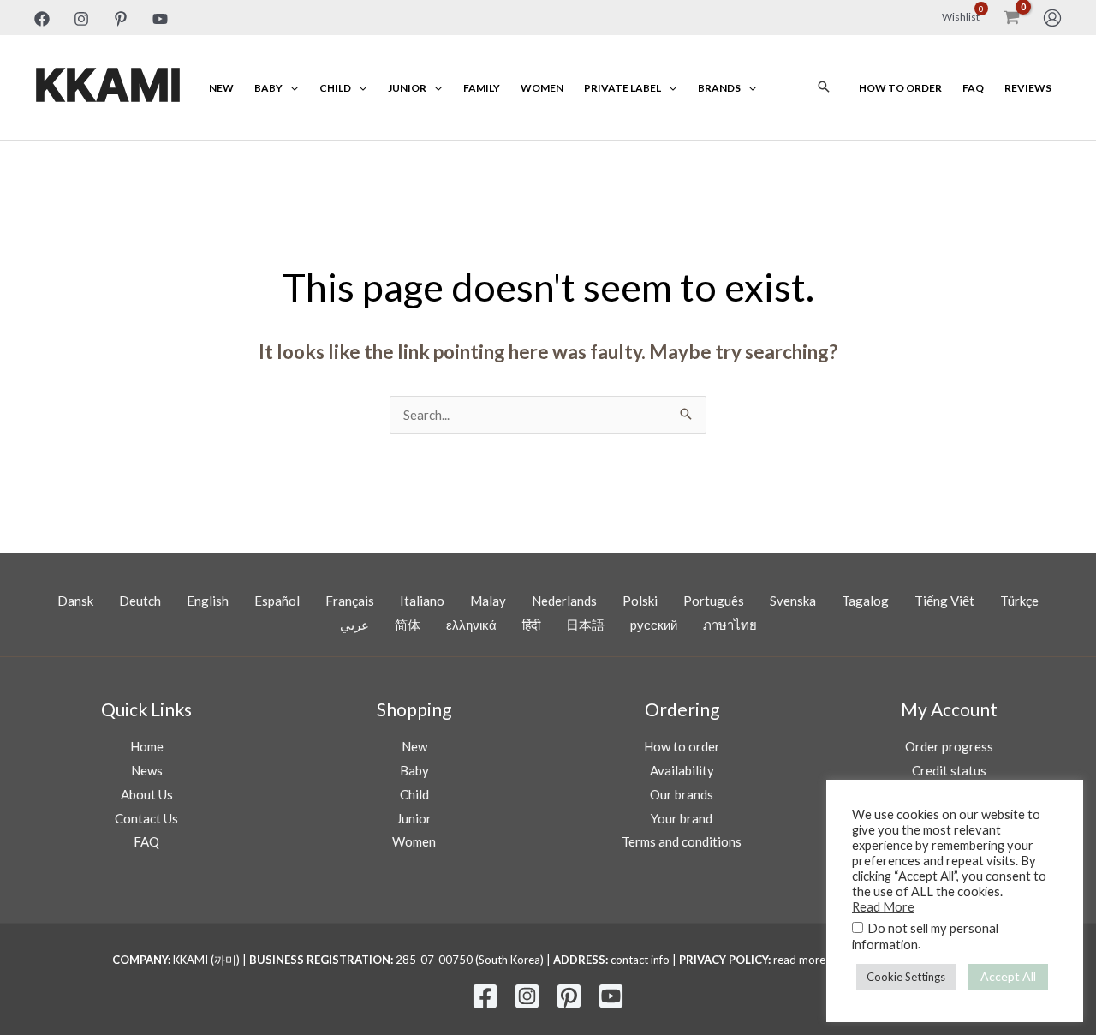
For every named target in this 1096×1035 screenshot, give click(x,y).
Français (349, 600)
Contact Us (146, 818)
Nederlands (564, 600)
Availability (682, 770)
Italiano (422, 600)
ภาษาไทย (730, 624)
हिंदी (531, 624)
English (208, 600)
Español (277, 600)
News (147, 770)
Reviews (1027, 87)
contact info (640, 959)
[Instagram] (81, 19)
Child (335, 87)
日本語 (585, 624)
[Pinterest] (120, 19)
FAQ (973, 87)
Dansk (75, 600)
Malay (488, 600)
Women (542, 87)
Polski (640, 600)
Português (713, 600)
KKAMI (108, 87)
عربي (354, 624)
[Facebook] (42, 19)
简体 (407, 624)
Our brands (681, 794)
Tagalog (865, 600)
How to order (900, 87)
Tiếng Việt (944, 600)
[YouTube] (160, 19)
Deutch (140, 600)
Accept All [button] (1008, 976)
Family (481, 87)
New (221, 87)
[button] (823, 87)
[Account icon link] (1052, 18)
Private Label (622, 87)
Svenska (793, 600)
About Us (147, 794)
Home (147, 746)
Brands (719, 87)
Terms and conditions (682, 841)
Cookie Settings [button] (906, 977)
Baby (268, 87)
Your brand (681, 818)
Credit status (949, 770)
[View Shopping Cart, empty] (1011, 17)
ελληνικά (471, 624)
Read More (883, 907)
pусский (653, 624)
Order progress (949, 746)
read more (799, 959)
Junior (407, 87)
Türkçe (1019, 600)
